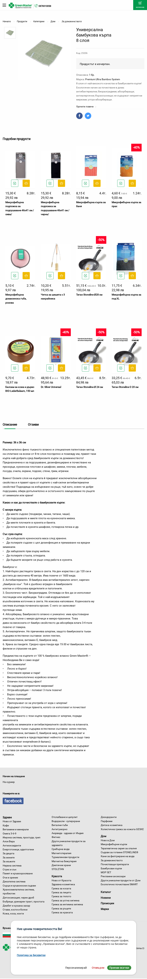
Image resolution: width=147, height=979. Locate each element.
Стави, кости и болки (15, 909)
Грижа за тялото (61, 896)
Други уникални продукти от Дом (120, 880)
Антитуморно (59, 829)
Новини (106, 897)
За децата (8, 853)
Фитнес (56, 837)
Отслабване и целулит (65, 817)
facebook (13, 800)
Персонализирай (76, 967)
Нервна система (12, 865)
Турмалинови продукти (65, 857)
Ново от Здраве (12, 821)
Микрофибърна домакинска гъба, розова (16, 298)
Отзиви (33, 424)
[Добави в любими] (14, 183)
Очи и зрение (10, 877)
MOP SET (106, 872)
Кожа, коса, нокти (13, 913)
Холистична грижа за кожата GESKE (122, 829)
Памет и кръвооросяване (18, 873)
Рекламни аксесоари (113, 876)
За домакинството (112, 860)
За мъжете (9, 861)
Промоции (107, 903)
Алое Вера (9, 841)
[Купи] (26, 183)
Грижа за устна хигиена (65, 900)
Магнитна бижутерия (64, 861)
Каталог (106, 892)
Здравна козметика (63, 884)
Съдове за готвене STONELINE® (119, 852)
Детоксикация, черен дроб (18, 897)
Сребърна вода (61, 849)
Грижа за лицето (61, 892)
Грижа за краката (62, 912)
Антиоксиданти (12, 845)
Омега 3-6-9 (9, 833)
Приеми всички (119, 967)
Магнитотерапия (61, 853)
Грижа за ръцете (61, 908)
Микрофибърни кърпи (114, 844)
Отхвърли (98, 967)
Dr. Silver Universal (51, 387)
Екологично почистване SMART (119, 884)
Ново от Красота (61, 880)
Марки (105, 909)
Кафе (6, 825)
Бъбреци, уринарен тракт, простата (23, 901)
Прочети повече (85, 106)
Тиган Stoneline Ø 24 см (89, 387)
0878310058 (45, 6)
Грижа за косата (61, 888)
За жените (9, 857)
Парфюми (106, 821)
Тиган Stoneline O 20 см (125, 387)
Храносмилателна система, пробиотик (19, 891)
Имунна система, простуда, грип (21, 837)
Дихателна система (14, 881)
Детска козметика (111, 825)
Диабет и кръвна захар (16, 905)
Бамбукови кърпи (111, 868)
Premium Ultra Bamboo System (102, 79)
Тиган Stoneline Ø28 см (89, 294)
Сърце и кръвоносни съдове (19, 885)
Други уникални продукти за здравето (69, 843)
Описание (10, 424)
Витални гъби (60, 825)
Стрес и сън (9, 869)
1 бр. (92, 74)
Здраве (7, 817)
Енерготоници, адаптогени (18, 849)
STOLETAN (58, 869)
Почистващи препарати (115, 864)
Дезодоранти (109, 817)
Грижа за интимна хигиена (67, 904)
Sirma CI (140, 948)
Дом (103, 836)
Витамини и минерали (16, 829)
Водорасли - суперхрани (66, 821)
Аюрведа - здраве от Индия (68, 833)
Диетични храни (61, 865)
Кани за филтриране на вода (117, 856)
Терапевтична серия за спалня (119, 848)
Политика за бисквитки (31, 955)
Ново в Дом (108, 840)
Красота (57, 876)
